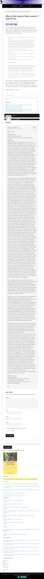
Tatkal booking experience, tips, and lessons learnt (13, 519)
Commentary (6, 564)
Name (7, 410)
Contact (4, 526)
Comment (8, 397)
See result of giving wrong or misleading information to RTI (19, 109)
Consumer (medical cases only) (25, 479)
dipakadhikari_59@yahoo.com (24, 381)
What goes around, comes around (22, 2)
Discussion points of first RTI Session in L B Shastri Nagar (14, 534)
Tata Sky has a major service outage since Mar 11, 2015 (13, 493)
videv (4, 540)
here (21, 31)
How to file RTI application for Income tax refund (12, 522)
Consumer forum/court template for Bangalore (12, 503)
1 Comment (17, 21)
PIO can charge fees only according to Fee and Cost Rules (18, 105)
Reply (9, 386)
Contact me (5, 479)
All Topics (6, 560)
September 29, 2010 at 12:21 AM (14, 128)
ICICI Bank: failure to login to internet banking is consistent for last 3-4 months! (18, 515)
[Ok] (42, 575)
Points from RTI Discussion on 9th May (14, 111)
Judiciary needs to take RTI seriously (14, 106)
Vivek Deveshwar (5, 569)
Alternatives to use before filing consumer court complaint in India (16, 507)
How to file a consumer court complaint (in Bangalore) (13, 500)
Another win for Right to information (14, 108)
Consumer (6, 563)
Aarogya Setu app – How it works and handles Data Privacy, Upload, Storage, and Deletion (20, 483)
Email (7, 416)
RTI (12, 95)
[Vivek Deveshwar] (3, 570)
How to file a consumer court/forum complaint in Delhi (14, 495)
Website (7, 422)
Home (6, 11)
